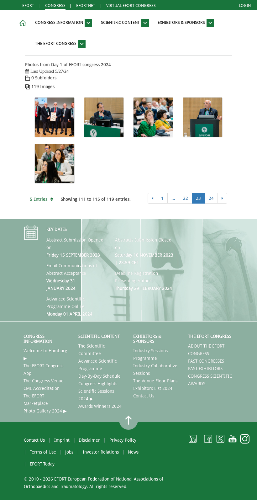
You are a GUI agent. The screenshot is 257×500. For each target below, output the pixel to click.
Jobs (69, 452)
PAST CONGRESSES (206, 361)
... (173, 198)
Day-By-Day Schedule (99, 376)
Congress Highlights (97, 383)
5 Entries (38, 199)
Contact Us (143, 395)
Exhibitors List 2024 (152, 388)
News (133, 452)
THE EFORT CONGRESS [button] (56, 43)
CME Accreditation (42, 388)
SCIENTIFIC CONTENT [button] (121, 22)
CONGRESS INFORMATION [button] (59, 22)
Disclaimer (89, 440)
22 (185, 198)
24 (211, 198)
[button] (21, 23)
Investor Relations (101, 452)
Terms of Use (43, 452)
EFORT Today (42, 463)
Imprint (62, 440)
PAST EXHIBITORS (205, 368)
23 (198, 198)
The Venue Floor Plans (155, 380)
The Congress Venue (44, 380)
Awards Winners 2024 (100, 406)
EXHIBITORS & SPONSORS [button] (182, 22)
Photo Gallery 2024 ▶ (45, 410)
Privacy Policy (122, 440)
